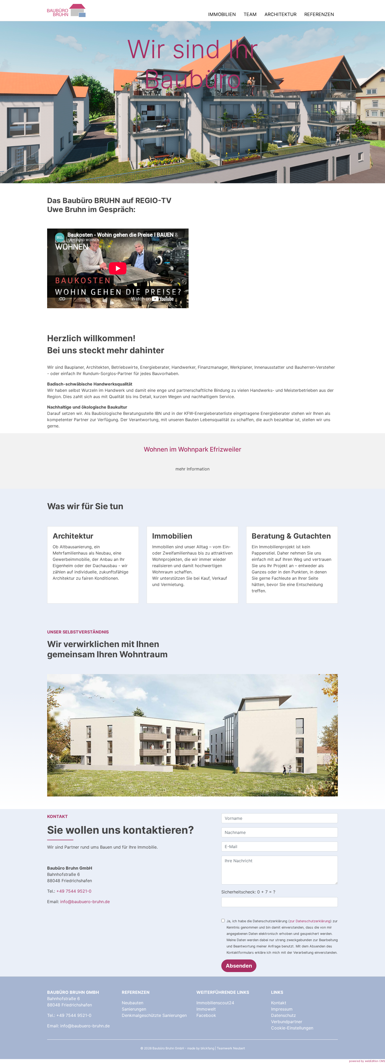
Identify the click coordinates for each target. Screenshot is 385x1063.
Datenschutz (283, 1015)
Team (250, 14)
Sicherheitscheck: (248, 891)
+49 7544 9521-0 (73, 891)
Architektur (280, 14)
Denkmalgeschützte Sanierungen (154, 1015)
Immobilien (222, 14)
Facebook (206, 1015)
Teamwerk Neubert (231, 1048)
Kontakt (278, 1002)
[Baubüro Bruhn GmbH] (66, 10)
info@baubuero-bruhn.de (85, 901)
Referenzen (319, 14)
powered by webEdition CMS (367, 1060)
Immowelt (206, 1009)
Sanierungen (134, 1009)
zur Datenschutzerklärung (310, 921)
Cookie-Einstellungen (292, 1028)
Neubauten (132, 1002)
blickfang (207, 1048)
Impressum (282, 1009)
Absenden (239, 966)
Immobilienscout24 (215, 1002)
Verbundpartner (286, 1021)
